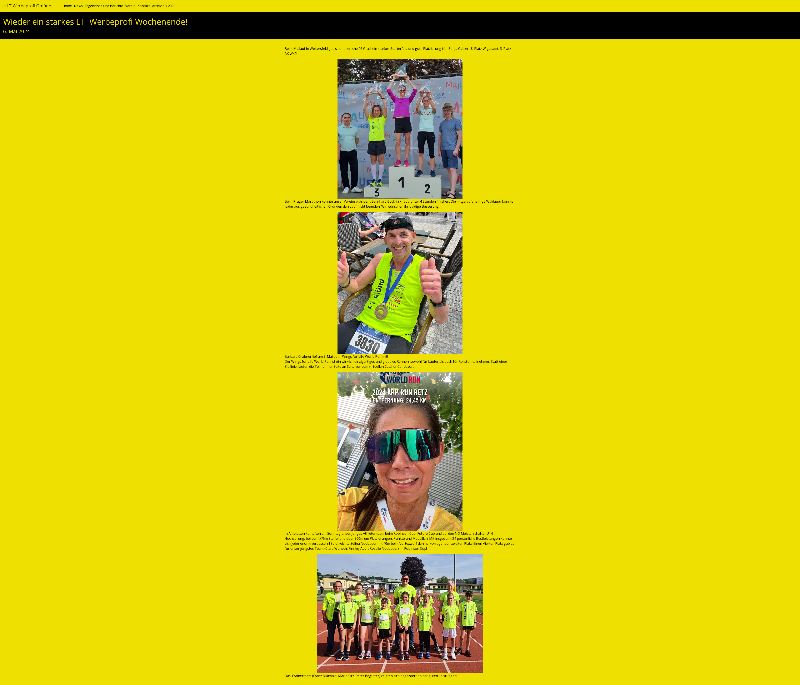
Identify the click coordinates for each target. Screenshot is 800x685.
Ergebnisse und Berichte (104, 6)
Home (67, 6)
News (78, 6)
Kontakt (144, 6)
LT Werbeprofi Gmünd (29, 6)
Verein (130, 6)
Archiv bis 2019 (163, 6)
